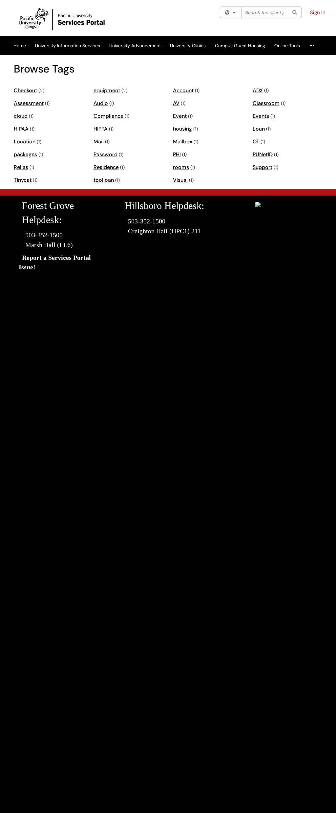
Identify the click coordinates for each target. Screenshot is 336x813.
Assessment (29, 103)
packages (25, 154)
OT (256, 141)
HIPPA (101, 128)
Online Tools (287, 46)
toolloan (104, 180)
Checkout (25, 90)
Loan (259, 128)
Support (262, 167)
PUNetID (263, 154)
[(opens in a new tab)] (77, 20)
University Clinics (188, 46)
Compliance (108, 116)
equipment (107, 90)
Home (19, 46)
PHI (177, 154)
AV (176, 103)
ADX (258, 90)
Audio (101, 103)
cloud (21, 116)
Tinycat (23, 180)
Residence (106, 167)
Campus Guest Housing (240, 46)
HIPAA (21, 128)
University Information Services (67, 46)
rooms (181, 167)
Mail (99, 141)
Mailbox (182, 141)
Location (24, 141)
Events (261, 116)
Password (105, 154)
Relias (21, 167)
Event (180, 116)
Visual (180, 180)
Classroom (266, 103)
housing (182, 128)
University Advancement (135, 46)
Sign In (318, 12)
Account (183, 90)
